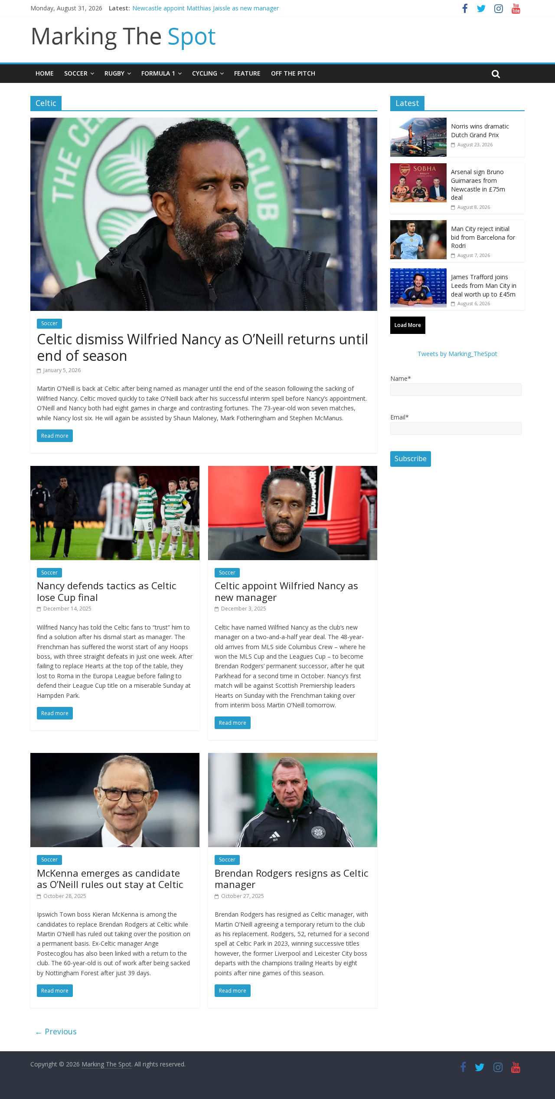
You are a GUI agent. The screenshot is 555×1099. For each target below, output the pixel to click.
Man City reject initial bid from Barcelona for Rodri (483, 237)
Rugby (114, 73)
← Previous (56, 1031)
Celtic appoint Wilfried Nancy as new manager (286, 591)
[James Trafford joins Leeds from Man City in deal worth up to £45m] (418, 273)
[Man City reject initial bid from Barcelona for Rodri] (418, 225)
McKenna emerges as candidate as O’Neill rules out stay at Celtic (110, 878)
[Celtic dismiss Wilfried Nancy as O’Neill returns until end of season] (203, 123)
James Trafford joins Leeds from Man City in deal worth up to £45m (483, 285)
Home (45, 73)
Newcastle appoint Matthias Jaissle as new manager (205, 8)
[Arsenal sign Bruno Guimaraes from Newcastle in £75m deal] (418, 168)
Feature (247, 73)
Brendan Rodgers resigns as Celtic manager (291, 878)
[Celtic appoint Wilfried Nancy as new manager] (292, 471)
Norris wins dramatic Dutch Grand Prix (480, 130)
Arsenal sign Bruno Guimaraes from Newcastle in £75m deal (478, 184)
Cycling (204, 73)
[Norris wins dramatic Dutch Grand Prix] (418, 122)
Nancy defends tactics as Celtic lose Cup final (106, 591)
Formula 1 (158, 73)
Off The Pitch (293, 73)
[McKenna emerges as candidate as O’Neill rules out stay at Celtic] (114, 758)
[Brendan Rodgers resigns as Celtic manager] (292, 758)
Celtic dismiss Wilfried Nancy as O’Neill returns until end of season (202, 347)
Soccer (76, 73)
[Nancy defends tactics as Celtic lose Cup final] (114, 471)
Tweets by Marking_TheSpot (457, 354)
